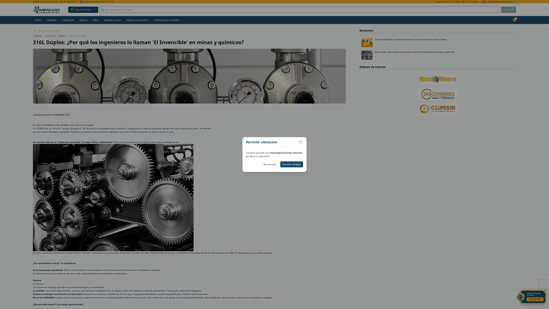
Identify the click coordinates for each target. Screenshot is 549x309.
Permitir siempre (292, 164)
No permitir (269, 164)
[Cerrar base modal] (300, 142)
